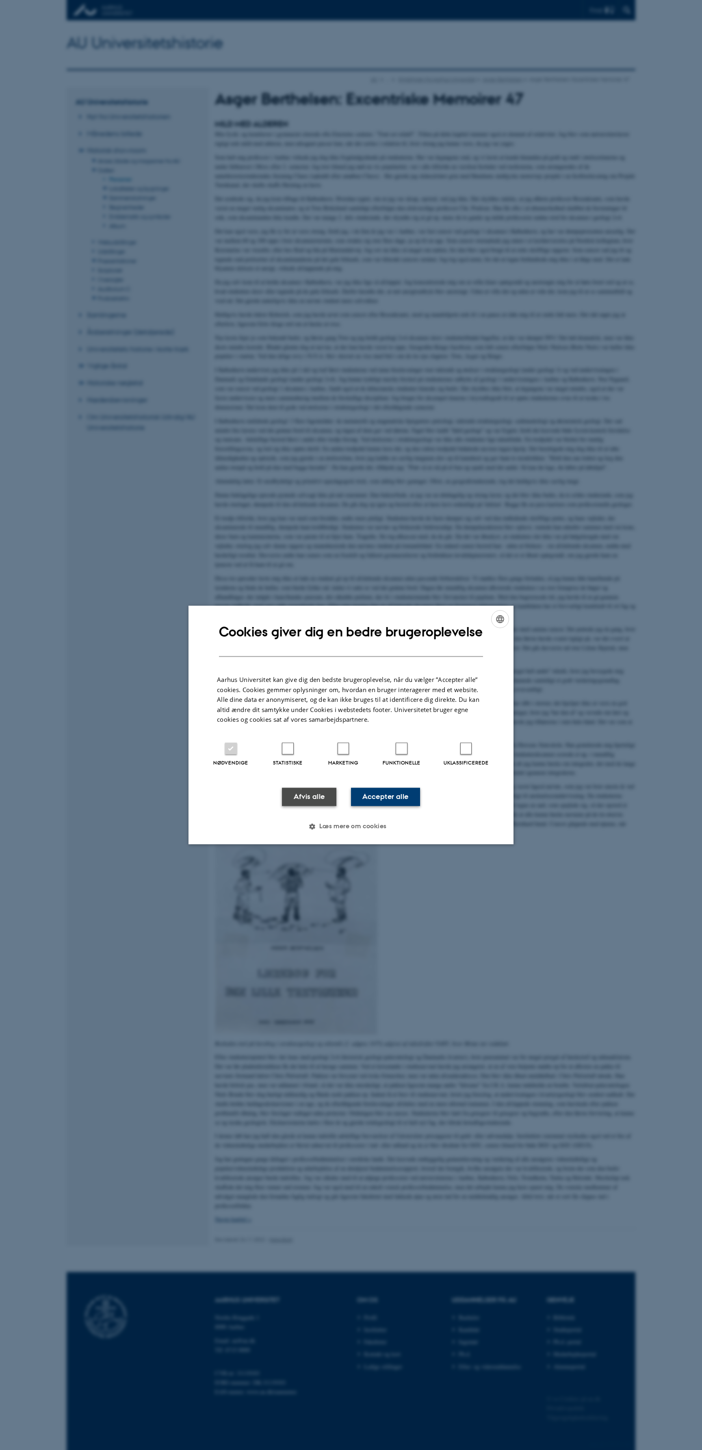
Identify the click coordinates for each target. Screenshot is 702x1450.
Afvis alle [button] (309, 796)
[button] (350, 826)
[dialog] (351, 725)
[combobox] (500, 619)
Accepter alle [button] (385, 796)
